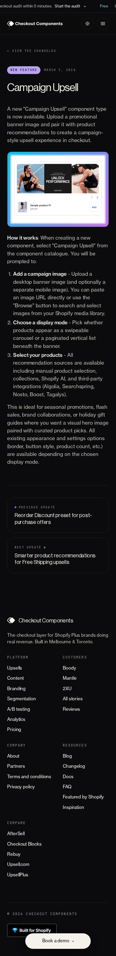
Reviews (71, 709)
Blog (67, 756)
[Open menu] (103, 24)
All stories (73, 699)
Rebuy (14, 854)
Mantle (70, 678)
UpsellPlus (17, 875)
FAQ (67, 787)
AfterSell (16, 834)
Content (15, 678)
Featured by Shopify (83, 797)
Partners (16, 766)
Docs (68, 777)
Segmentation (21, 699)
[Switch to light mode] (87, 24)
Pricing (14, 729)
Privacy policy (21, 787)
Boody (69, 668)
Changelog (74, 766)
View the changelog (31, 50)
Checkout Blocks (24, 844)
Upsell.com (18, 864)
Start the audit (66, 6)
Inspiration (73, 807)
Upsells (14, 668)
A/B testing (18, 709)
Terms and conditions (29, 777)
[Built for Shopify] (32, 930)
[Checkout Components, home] (35, 23)
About (13, 756)
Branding (16, 689)
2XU (67, 689)
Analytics (16, 719)
